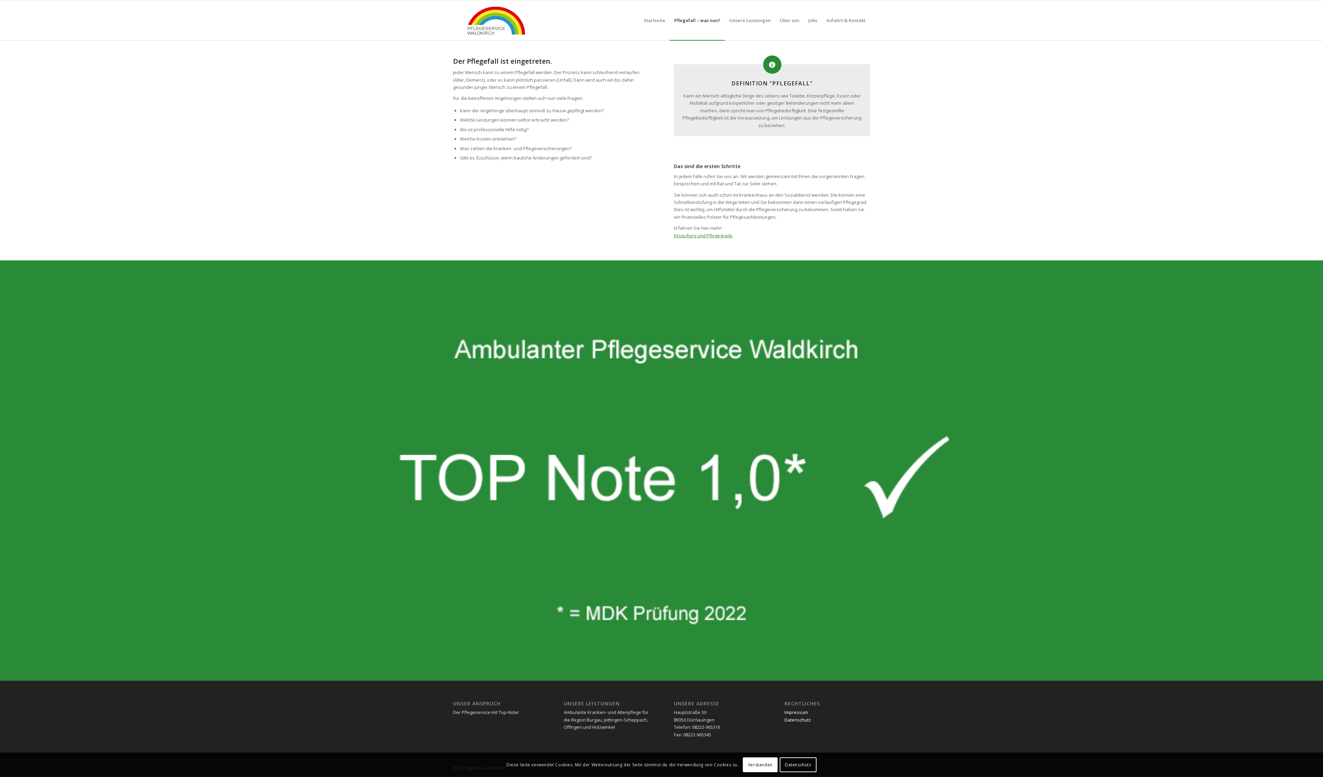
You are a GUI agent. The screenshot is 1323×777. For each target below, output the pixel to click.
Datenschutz (797, 720)
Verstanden (760, 765)
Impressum (796, 712)
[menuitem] (654, 20)
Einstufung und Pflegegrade (703, 235)
